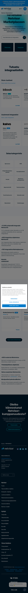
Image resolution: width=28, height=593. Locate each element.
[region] (14, 296)
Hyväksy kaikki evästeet (14, 305)
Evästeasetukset (14, 298)
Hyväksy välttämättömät (14, 302)
